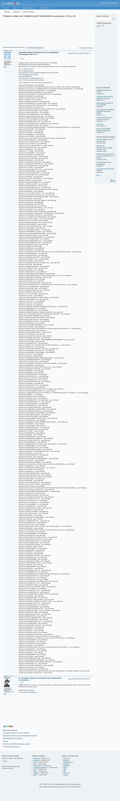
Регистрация (114, 2)
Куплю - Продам (28, 11)
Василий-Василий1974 (40, 767)
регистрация (13, 47)
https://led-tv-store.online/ (30, 74)
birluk (35, 771)
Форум (13, 8)
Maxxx (5, 761)
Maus (34, 775)
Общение (16, 11)
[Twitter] (6, 726)
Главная (4, 8)
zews (34, 769)
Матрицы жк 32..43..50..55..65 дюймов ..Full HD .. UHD (104, 147)
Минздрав (36, 758)
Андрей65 (66, 764)
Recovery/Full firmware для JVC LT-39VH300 (16, 732)
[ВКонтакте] (4, 726)
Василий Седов (68, 762)
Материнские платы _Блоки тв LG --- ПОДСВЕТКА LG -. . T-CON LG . (105, 155)
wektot (98, 26)
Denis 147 (66, 758)
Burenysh (66, 760)
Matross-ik (66, 765)
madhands (36, 760)
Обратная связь (75, 784)
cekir (64, 769)
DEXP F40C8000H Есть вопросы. (13, 738)
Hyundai (5, 741)
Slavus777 (66, 773)
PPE (64, 771)
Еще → (98, 175)
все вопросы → (15, 746)
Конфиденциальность (62, 784)
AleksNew (7, 678)
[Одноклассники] (8, 726)
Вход (4, 47)
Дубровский (37, 765)
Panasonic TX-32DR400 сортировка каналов (16, 744)
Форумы (7, 11)
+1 (21, 58)
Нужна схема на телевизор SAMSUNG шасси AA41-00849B (105, 111)
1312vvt (65, 775)
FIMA (34, 764)
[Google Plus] (12, 726)
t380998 (35, 773)
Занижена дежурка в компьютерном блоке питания (20, 735)
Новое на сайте (45, 8)
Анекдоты (99, 124)
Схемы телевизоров (28, 8)
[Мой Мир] (10, 726)
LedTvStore (7, 52)
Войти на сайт (104, 2)
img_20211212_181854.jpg (28, 692)
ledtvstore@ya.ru (28, 71)
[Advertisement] (48, 31)
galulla (65, 767)
